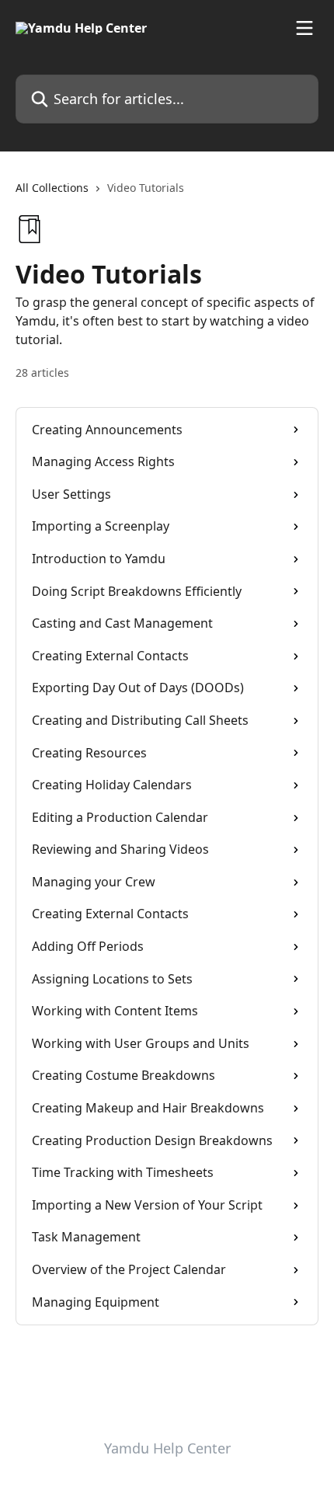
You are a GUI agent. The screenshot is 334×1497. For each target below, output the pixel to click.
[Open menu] (304, 28)
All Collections (52, 187)
